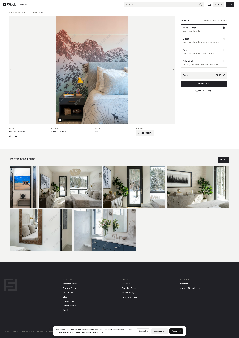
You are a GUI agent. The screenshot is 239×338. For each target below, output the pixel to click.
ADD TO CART (204, 84)
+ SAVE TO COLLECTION (204, 91)
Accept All (176, 331)
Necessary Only (159, 331)
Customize (143, 331)
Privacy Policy (97, 332)
